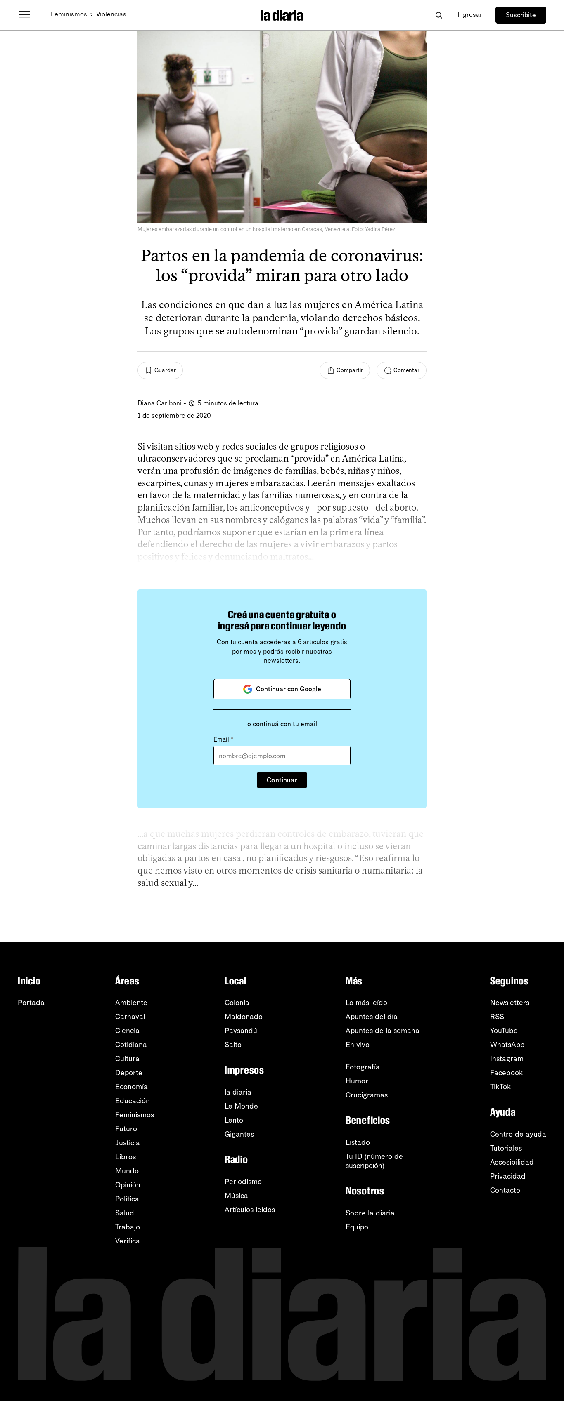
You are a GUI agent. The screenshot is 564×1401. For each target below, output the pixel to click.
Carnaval (130, 1016)
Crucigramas (367, 1095)
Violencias (111, 14)
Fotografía (363, 1066)
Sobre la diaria (370, 1212)
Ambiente (131, 1002)
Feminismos (69, 14)
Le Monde (241, 1106)
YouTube (504, 1030)
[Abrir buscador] (438, 15)
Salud (124, 1212)
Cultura (127, 1058)
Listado (358, 1142)
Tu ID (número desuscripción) (374, 1161)
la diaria (238, 1092)
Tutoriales (506, 1148)
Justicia (127, 1142)
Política (127, 1198)
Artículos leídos (250, 1209)
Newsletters (509, 1002)
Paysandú (241, 1030)
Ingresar (469, 15)
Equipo (357, 1226)
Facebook (506, 1072)
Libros (125, 1156)
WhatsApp (507, 1044)
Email (223, 739)
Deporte (128, 1072)
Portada (31, 1002)
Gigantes (239, 1134)
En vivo (358, 1044)
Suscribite (521, 15)
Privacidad (508, 1176)
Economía (131, 1086)
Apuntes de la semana (382, 1030)
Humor (357, 1080)
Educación (132, 1100)
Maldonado (244, 1016)
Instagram (507, 1058)
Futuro (126, 1128)
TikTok (500, 1086)
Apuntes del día (372, 1016)
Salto (233, 1044)
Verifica (127, 1241)
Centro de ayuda (518, 1134)
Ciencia (127, 1030)
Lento (234, 1120)
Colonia (237, 1002)
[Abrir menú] (24, 14)
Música (236, 1195)
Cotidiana (131, 1044)
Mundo (127, 1170)
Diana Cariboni (159, 403)
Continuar (282, 780)
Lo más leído (366, 1002)
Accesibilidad (512, 1162)
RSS (497, 1016)
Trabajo (127, 1226)
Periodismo (243, 1181)
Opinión (127, 1184)
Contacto (505, 1190)
